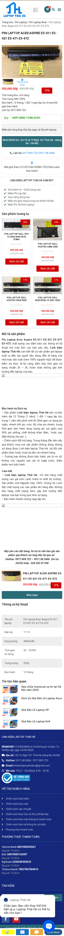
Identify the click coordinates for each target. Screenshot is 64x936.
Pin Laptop (21, 22)
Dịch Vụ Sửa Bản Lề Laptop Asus (41, 698)
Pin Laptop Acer (38, 22)
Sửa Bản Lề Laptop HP (35, 709)
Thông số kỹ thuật (22, 83)
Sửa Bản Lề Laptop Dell (35, 721)
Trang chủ (7, 22)
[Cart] (47, 9)
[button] (32, 141)
